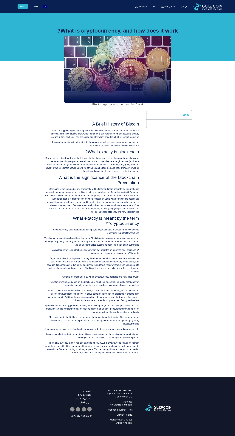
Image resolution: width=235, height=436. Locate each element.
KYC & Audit (84, 394)
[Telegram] (84, 409)
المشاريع (87, 391)
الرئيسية (183, 6)
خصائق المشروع (168, 6)
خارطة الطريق (141, 6)
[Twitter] (89, 409)
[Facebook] (72, 409)
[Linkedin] (78, 409)
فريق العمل (85, 402)
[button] (136, 114)
